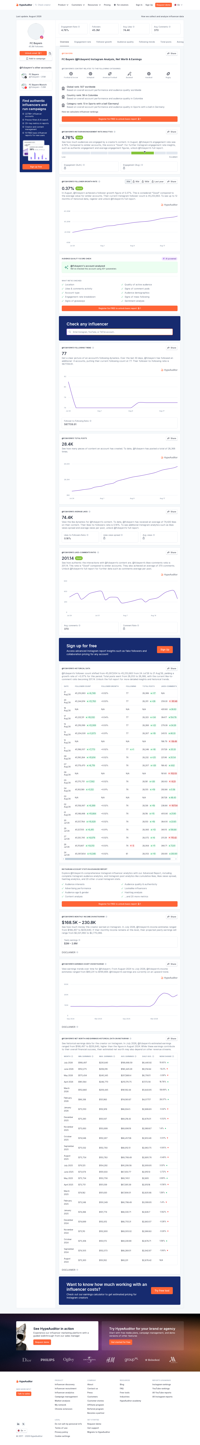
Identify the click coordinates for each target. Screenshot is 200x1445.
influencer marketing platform (66, 1332)
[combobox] (122, 332)
